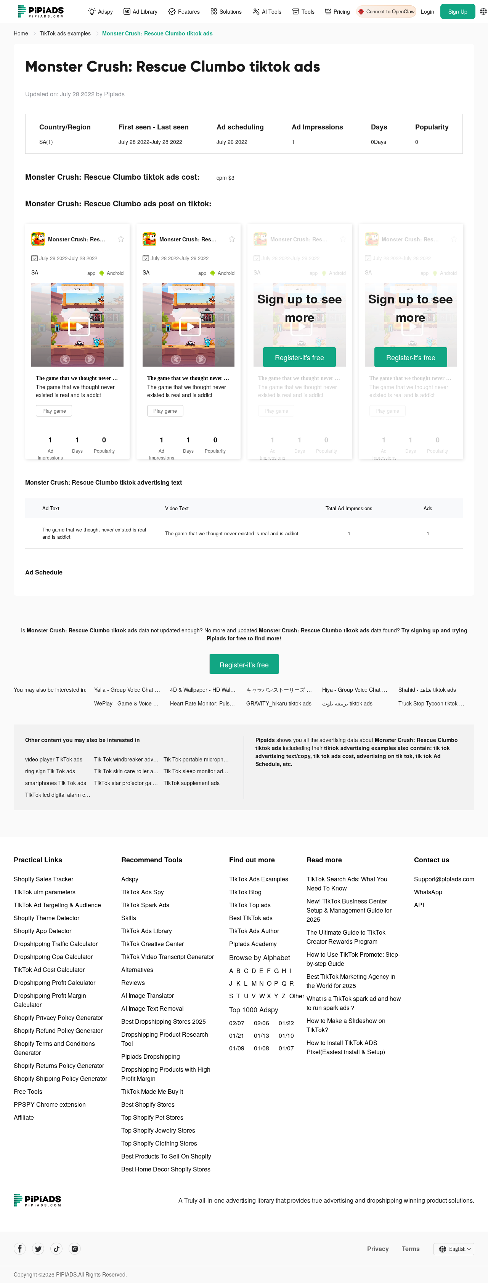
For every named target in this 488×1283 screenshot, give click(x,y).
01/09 (236, 1048)
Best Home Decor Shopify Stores (165, 1169)
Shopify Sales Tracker (43, 878)
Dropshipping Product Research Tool (164, 1039)
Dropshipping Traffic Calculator (56, 943)
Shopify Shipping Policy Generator (60, 1078)
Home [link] (22, 33)
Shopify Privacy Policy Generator (58, 1017)
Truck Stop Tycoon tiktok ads (433, 703)
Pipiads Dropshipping (150, 1056)
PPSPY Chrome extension (50, 1104)
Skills (128, 917)
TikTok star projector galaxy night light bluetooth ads (128, 783)
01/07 (286, 1048)
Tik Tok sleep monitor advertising (198, 771)
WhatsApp (428, 891)
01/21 (236, 1035)
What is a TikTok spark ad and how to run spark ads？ (354, 1003)
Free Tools (28, 1091)
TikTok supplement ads (192, 783)
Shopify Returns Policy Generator (59, 1065)
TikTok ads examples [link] (66, 33)
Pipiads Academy (253, 943)
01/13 (261, 1035)
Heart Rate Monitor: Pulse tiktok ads (208, 703)
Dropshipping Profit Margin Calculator (50, 1000)
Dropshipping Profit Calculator (54, 982)
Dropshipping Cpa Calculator (53, 956)
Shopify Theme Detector (46, 917)
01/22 (286, 1022)
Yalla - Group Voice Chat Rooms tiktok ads (132, 689)
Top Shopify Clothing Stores (159, 1143)
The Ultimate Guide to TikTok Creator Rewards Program (346, 937)
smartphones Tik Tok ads (55, 783)
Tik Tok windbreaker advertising (128, 759)
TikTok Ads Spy (142, 891)
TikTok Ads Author (254, 930)
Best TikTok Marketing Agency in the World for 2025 (351, 981)
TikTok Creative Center (152, 943)
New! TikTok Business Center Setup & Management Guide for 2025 (349, 910)
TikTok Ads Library (146, 930)
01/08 (261, 1048)
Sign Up (457, 11)
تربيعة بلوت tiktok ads (347, 703)
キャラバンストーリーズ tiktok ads (284, 689)
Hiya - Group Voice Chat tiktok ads (360, 689)
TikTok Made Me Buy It (152, 1091)
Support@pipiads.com (444, 878)
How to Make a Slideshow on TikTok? (346, 1025)
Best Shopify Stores (148, 1104)
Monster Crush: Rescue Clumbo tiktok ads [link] (157, 33)
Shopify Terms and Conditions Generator (54, 1048)
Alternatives (137, 969)
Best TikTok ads (251, 917)
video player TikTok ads (53, 759)
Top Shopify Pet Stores (152, 1117)
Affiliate (24, 1117)
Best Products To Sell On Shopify (166, 1156)
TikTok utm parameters (44, 891)
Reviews (133, 982)
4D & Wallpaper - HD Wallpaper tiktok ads (208, 689)
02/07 (236, 1022)
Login (427, 11)
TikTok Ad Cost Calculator (49, 969)
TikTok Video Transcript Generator (167, 956)
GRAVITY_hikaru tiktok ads (278, 703)
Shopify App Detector (42, 930)
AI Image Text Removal (152, 1008)
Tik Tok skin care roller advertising (128, 771)
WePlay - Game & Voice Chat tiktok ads (132, 703)
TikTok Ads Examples (258, 878)
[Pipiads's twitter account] (38, 1249)
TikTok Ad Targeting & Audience (57, 904)
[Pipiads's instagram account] (75, 1249)
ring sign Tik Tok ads (50, 771)
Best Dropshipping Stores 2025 (163, 1021)
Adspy (129, 878)
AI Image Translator (147, 995)
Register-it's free (299, 357)
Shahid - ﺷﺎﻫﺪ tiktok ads (427, 689)
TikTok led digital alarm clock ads (59, 794)
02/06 (261, 1022)
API (419, 904)
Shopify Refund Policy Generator (58, 1030)
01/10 (286, 1035)
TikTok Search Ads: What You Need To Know (347, 883)
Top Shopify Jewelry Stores (158, 1130)
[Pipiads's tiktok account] (56, 1249)
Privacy (378, 1249)
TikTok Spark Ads (145, 904)
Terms (411, 1249)
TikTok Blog (245, 891)
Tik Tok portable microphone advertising (198, 759)
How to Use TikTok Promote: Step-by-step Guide (353, 959)
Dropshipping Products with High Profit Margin (165, 1074)
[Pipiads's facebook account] (20, 1249)
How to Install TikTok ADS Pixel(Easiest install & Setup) (346, 1047)
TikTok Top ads (250, 904)
